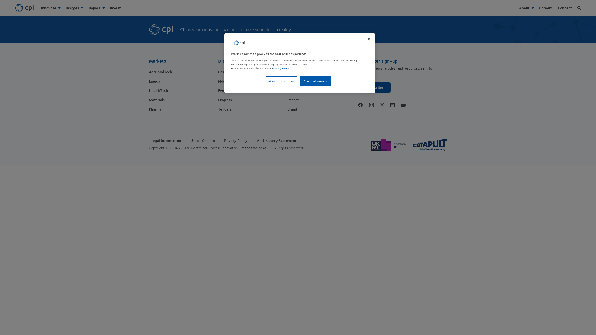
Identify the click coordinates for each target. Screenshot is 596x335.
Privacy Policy (280, 68)
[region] (299, 63)
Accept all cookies (315, 81)
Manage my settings (281, 81)
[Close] (369, 39)
